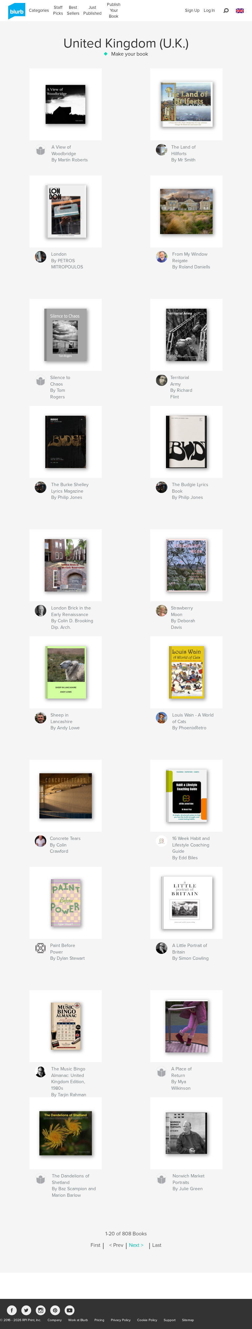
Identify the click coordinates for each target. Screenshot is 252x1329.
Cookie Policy (147, 1320)
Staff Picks (58, 10)
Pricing (99, 1320)
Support (170, 1320)
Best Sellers (73, 10)
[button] (240, 11)
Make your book (129, 54)
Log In (209, 10)
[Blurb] (15, 13)
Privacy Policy (121, 1320)
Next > (136, 1245)
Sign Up (192, 10)
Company (55, 1320)
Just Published (92, 10)
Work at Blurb (78, 1320)
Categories (39, 10)
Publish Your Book (113, 10)
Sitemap (188, 1320)
